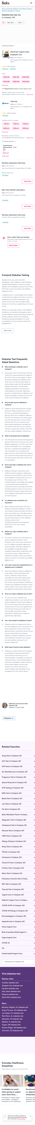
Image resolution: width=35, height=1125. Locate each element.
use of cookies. (22, 1119)
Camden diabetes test (10, 983)
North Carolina (27, 9)
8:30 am (25, 128)
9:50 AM (16, 77)
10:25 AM (16, 82)
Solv (3, 9)
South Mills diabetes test (11, 997)
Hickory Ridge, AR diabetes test (14, 1028)
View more (5, 85)
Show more (29, 94)
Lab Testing (9, 9)
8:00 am (6, 128)
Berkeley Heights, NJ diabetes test (15, 1007)
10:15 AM (6, 82)
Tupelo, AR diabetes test (11, 1025)
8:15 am (16, 128)
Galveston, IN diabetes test (12, 1019)
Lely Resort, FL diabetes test (12, 1013)
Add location (13, 245)
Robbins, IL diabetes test (11, 1022)
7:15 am (6, 124)
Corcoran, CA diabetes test (12, 1030)
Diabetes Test (17, 9)
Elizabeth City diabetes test (12, 986)
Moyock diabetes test (10, 994)
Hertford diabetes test (10, 988)
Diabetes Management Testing (11, 11)
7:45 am (25, 124)
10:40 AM (25, 82)
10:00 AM (25, 77)
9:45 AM (6, 77)
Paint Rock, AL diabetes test (12, 1016)
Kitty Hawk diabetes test (11, 991)
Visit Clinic (27, 181)
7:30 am (16, 124)
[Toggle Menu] (30, 3)
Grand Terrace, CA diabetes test (14, 1010)
